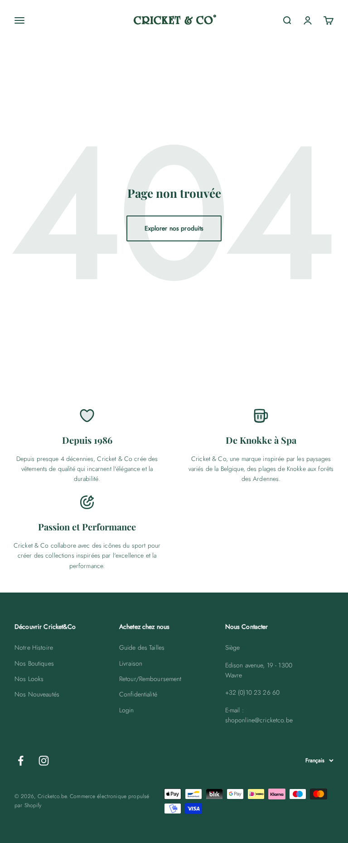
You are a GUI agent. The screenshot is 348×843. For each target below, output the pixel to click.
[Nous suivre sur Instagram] (44, 761)
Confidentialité (138, 694)
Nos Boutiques (34, 663)
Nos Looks (29, 678)
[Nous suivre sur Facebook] (20, 761)
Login (126, 710)
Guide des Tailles (141, 647)
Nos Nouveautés (36, 694)
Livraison (130, 663)
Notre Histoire (33, 647)
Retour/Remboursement (150, 678)
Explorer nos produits (174, 228)
